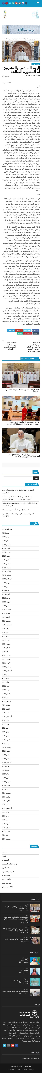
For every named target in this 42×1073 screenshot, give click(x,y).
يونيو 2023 (5, 632)
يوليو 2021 (5, 720)
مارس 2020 (6, 781)
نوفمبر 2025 (6, 556)
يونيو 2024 (5, 586)
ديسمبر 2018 (6, 839)
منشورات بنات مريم (9, 871)
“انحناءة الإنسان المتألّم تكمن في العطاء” (15, 510)
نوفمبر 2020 (6, 751)
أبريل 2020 (5, 778)
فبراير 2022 (6, 693)
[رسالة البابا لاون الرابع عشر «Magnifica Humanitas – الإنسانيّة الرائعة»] (21, 440)
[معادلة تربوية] (35, 961)
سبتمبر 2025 (6, 563)
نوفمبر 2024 (6, 571)
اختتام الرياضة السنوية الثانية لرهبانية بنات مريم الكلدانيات (22, 390)
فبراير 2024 (6, 602)
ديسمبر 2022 (6, 655)
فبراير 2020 (6, 785)
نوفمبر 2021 (6, 705)
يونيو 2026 (5, 537)
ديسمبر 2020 (6, 747)
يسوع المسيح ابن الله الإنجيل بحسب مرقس (15, 991)
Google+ (18, 330)
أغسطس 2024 (7, 579)
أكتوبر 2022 (6, 663)
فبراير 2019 (6, 831)
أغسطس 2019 (7, 808)
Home (38, 39)
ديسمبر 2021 (6, 701)
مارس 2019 (6, 827)
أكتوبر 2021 (6, 709)
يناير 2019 (5, 835)
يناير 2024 (5, 606)
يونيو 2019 (5, 816)
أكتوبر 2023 (6, 617)
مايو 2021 (5, 728)
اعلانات (4, 852)
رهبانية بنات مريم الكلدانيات (20, 981)
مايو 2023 (5, 636)
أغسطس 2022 (7, 671)
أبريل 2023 (5, 640)
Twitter (26, 330)
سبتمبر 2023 (6, 621)
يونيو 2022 (5, 678)
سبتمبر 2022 (6, 667)
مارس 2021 (6, 735)
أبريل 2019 (5, 823)
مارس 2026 (6, 544)
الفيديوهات (5, 860)
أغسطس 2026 (7, 529)
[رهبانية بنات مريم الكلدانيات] (35, 982)
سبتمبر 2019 (6, 804)
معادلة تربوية (24, 960)
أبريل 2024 (6, 594)
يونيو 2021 (5, 724)
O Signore (24, 970)
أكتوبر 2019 (6, 801)
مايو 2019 (5, 820)
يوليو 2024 (5, 583)
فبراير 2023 (6, 648)
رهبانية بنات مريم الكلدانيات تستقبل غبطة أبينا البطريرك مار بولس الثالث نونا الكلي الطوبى (23, 423)
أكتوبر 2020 (6, 755)
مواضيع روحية (32, 39)
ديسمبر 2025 (6, 552)
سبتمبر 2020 (6, 759)
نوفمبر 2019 (6, 797)
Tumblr (35, 333)
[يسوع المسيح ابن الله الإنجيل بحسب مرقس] (35, 992)
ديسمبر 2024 (6, 567)
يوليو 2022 (5, 674)
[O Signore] (35, 971)
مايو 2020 (5, 774)
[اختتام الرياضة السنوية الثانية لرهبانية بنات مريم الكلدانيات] (21, 375)
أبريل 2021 (5, 732)
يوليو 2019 (5, 812)
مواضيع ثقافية (6, 875)
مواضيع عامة (6, 883)
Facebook (35, 330)
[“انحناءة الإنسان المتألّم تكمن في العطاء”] (35, 940)
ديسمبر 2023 (6, 609)
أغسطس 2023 (7, 625)
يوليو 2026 (5, 533)
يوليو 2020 (5, 766)
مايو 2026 (5, 540)
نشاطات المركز (7, 887)
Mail (19, 333)
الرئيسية (31, 1069)
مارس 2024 (6, 598)
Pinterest (27, 333)
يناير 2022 (5, 697)
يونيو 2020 (5, 770)
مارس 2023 (6, 644)
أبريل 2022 (5, 686)
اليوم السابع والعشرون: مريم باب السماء (10, 346)
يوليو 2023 (5, 628)
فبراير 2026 (6, 548)
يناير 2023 (5, 651)
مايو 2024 (5, 590)
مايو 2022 (5, 682)
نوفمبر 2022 (6, 659)
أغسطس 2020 (7, 762)
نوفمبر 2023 (6, 613)
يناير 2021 (5, 743)
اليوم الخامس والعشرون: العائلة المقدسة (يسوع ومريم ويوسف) (33, 347)
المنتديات (24, 1069)
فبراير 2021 (6, 739)
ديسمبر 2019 (6, 793)
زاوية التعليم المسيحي (9, 864)
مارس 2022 (6, 690)
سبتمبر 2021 (6, 713)
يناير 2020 (5, 789)
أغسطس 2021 (7, 716)
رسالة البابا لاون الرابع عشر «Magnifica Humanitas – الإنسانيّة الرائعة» (24, 455)
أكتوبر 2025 (6, 560)
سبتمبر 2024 (6, 575)
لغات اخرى (5, 868)
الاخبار (4, 856)
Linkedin (10, 330)
